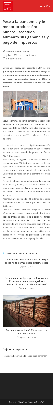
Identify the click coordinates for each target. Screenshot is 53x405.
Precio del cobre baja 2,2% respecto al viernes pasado (26, 332)
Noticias (30, 55)
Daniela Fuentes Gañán (18, 51)
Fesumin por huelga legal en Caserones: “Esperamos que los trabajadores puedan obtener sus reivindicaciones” (26, 281)
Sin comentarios (14, 58)
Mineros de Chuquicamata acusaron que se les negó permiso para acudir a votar (26, 261)
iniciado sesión (26, 356)
